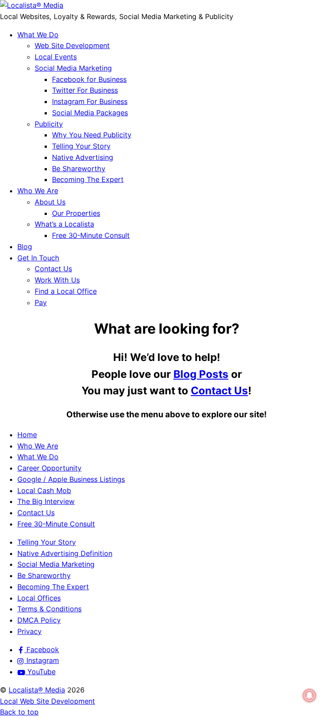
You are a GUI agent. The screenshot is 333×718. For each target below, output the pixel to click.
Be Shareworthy (78, 168)
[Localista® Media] (31, 5)
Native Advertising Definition (64, 553)
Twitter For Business (85, 90)
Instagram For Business (89, 101)
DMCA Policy (39, 620)
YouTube (40, 671)
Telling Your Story (81, 146)
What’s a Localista (64, 224)
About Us (50, 202)
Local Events (56, 56)
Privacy (29, 631)
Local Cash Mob (44, 490)
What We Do (38, 34)
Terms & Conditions (49, 608)
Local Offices (39, 598)
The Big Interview (46, 501)
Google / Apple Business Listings (71, 479)
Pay (41, 302)
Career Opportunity (49, 468)
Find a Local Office (66, 291)
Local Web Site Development (47, 701)
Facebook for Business (89, 79)
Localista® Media (37, 690)
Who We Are (37, 190)
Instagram (41, 660)
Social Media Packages (90, 112)
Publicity (49, 124)
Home (27, 434)
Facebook (41, 649)
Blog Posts (201, 374)
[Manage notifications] (310, 695)
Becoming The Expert (88, 179)
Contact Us (53, 268)
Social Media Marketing (73, 68)
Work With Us (57, 280)
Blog (24, 246)
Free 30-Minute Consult (91, 235)
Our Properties (76, 213)
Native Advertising (82, 157)
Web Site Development (72, 45)
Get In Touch (38, 257)
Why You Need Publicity (91, 134)
